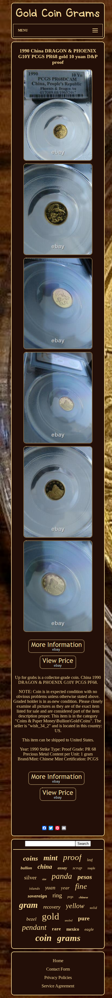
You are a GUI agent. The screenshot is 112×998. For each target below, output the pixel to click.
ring (57, 895)
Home (58, 960)
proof (72, 857)
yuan (50, 887)
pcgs (70, 897)
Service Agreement (58, 986)
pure (83, 918)
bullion (26, 868)
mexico (72, 929)
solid (93, 908)
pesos (84, 876)
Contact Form (58, 969)
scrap (77, 867)
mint (50, 858)
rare (56, 928)
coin (43, 938)
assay (62, 868)
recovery (51, 907)
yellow (75, 906)
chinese (83, 897)
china (45, 866)
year (65, 887)
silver (30, 877)
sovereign (37, 896)
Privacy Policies (58, 977)
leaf (90, 860)
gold (50, 916)
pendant (34, 927)
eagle (89, 929)
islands (34, 888)
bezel (31, 919)
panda (62, 875)
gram (28, 905)
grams (68, 938)
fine (81, 886)
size (44, 879)
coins (30, 858)
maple (91, 868)
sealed (69, 920)
